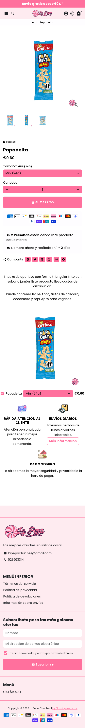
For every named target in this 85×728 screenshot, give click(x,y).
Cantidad (10, 182)
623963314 (14, 559)
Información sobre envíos (23, 602)
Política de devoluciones (22, 596)
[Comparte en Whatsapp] (49, 259)
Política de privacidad (20, 590)
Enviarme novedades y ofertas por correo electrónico (41, 653)
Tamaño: (17, 166)
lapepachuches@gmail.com (28, 553)
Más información (63, 441)
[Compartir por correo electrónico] (56, 259)
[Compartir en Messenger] (63, 259)
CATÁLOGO (12, 692)
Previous (7, 71)
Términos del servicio (19, 583)
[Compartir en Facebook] (28, 259)
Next (78, 71)
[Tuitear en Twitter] (35, 259)
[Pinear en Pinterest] (42, 259)
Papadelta (47, 22)
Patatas (9, 141)
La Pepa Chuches (40, 708)
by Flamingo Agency (64, 708)
